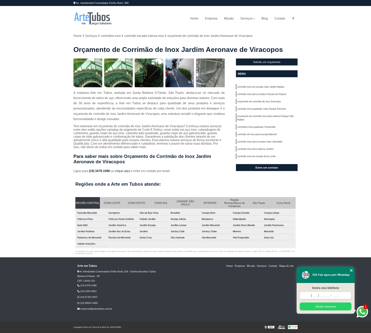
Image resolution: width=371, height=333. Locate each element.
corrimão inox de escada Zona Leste (256, 156)
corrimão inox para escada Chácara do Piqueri (261, 94)
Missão (229, 18)
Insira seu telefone (325, 288)
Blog (264, 18)
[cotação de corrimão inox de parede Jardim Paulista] (149, 72)
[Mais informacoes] (293, 18)
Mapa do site (286, 265)
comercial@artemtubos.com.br (96, 309)
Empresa (211, 18)
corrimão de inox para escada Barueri (257, 134)
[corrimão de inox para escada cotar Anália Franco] (118, 72)
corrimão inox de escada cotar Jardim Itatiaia (260, 87)
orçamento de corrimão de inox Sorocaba (259, 101)
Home (194, 18)
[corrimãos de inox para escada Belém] (179, 72)
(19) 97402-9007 (88, 297)
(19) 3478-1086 (100, 171)
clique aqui (122, 171)
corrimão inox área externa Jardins (255, 149)
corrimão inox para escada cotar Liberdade (260, 141)
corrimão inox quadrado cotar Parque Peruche (261, 109)
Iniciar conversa (326, 306)
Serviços (246, 18)
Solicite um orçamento (266, 62)
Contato (279, 18)
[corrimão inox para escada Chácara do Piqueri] (210, 72)
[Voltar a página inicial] (92, 18)
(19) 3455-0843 (88, 291)
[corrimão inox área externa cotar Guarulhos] (87, 72)
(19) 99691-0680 (88, 303)
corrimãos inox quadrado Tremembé (256, 127)
